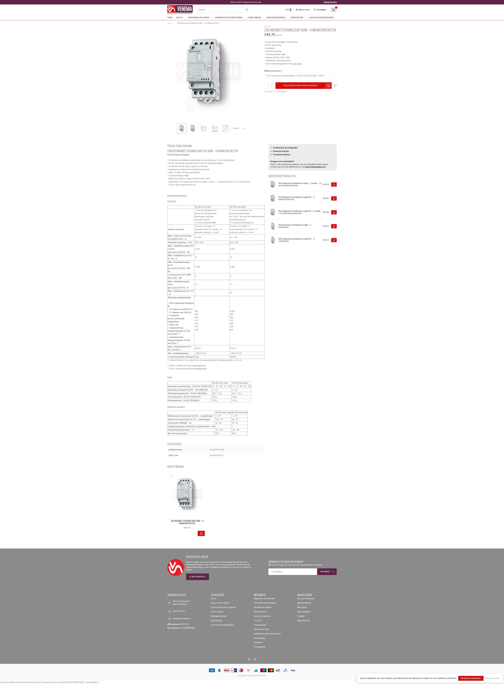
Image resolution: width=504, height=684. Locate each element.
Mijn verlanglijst (303, 611)
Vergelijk (300, 616)
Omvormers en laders (198, 18)
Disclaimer (258, 642)
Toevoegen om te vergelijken (275, 91)
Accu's (179, 18)
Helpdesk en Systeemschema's (267, 633)
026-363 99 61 (179, 611)
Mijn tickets (302, 607)
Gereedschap (297, 18)
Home (169, 18)
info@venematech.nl (182, 618)
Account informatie (305, 598)
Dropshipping (259, 638)
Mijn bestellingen (304, 603)
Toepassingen (260, 625)
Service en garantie (262, 616)
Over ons (258, 620)
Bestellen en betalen (262, 607)
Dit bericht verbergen (471, 678)
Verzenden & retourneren (265, 603)
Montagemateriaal (276, 18)
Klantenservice (330, 2)
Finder (267, 27)
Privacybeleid (259, 647)
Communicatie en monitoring (228, 18)
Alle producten (303, 620)
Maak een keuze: (273, 71)
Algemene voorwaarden (264, 598)
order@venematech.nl (315, 167)
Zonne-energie (254, 18)
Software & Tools (261, 629)
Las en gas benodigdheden (321, 18)
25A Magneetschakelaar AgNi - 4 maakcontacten (198, 23)
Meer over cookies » (492, 678)
